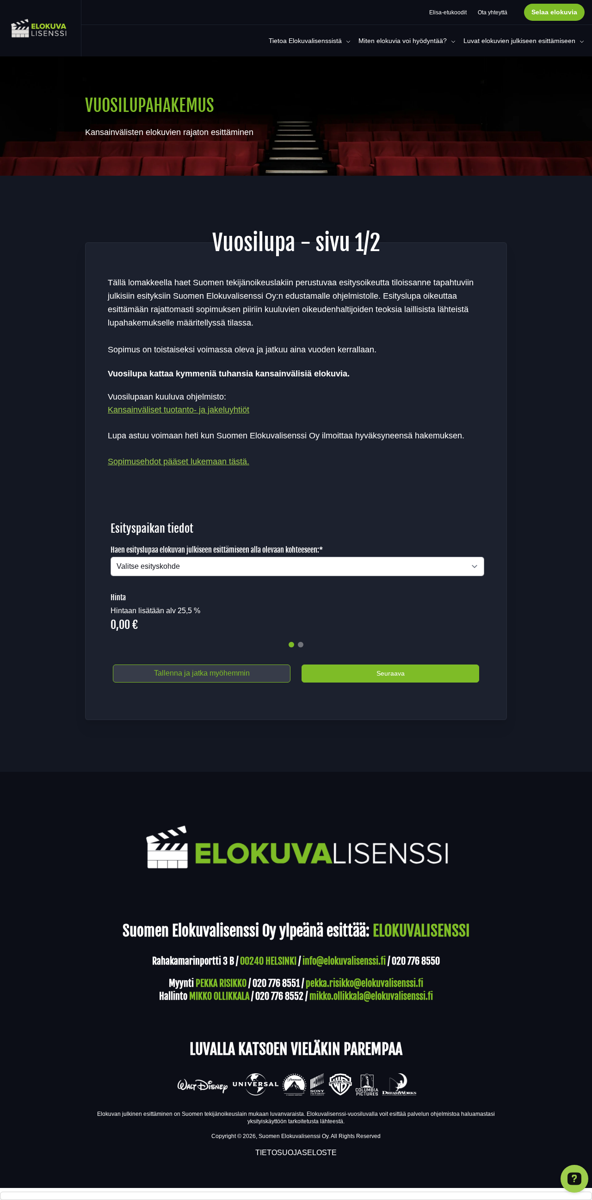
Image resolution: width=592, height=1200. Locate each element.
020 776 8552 (279, 996)
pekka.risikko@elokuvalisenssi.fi (364, 983)
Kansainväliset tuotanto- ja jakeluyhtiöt (178, 409)
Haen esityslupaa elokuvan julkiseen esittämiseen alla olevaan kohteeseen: (217, 549)
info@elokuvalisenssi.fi (344, 961)
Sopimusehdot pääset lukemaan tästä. (178, 461)
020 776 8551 (276, 983)
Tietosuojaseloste (296, 1153)
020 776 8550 (416, 961)
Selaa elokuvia (554, 12)
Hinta (118, 597)
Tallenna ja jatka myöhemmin (202, 673)
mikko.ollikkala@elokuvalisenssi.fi (371, 996)
